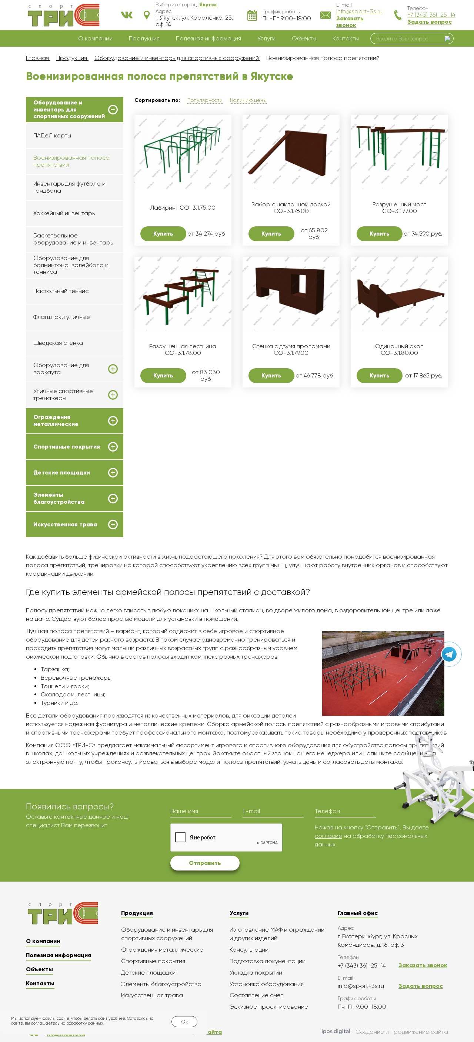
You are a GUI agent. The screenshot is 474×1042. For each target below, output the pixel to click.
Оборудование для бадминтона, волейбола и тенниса (71, 264)
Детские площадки (61, 472)
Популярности (205, 100)
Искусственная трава (65, 524)
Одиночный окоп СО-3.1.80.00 (399, 349)
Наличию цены (248, 100)
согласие (328, 835)
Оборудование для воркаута (61, 368)
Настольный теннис (61, 290)
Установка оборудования (267, 984)
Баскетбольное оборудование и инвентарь (73, 239)
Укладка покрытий (256, 972)
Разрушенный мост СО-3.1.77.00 (399, 207)
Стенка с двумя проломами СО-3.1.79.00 (291, 349)
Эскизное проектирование (269, 1006)
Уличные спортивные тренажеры (63, 394)
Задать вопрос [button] (429, 21)
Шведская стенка (58, 342)
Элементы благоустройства (58, 498)
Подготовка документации (268, 961)
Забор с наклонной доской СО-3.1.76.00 (291, 207)
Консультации (249, 949)
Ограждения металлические (56, 420)
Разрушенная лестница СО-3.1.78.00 (182, 349)
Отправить (205, 862)
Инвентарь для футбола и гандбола (69, 187)
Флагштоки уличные (61, 316)
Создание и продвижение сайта (402, 1031)
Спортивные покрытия (66, 446)
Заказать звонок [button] (350, 22)
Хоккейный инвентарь (64, 213)
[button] (208, 4)
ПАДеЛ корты (52, 135)
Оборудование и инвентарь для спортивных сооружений (69, 109)
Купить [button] (163, 233)
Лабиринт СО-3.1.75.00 (183, 207)
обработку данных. (85, 1023)
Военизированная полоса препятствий (71, 161)
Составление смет (256, 995)
